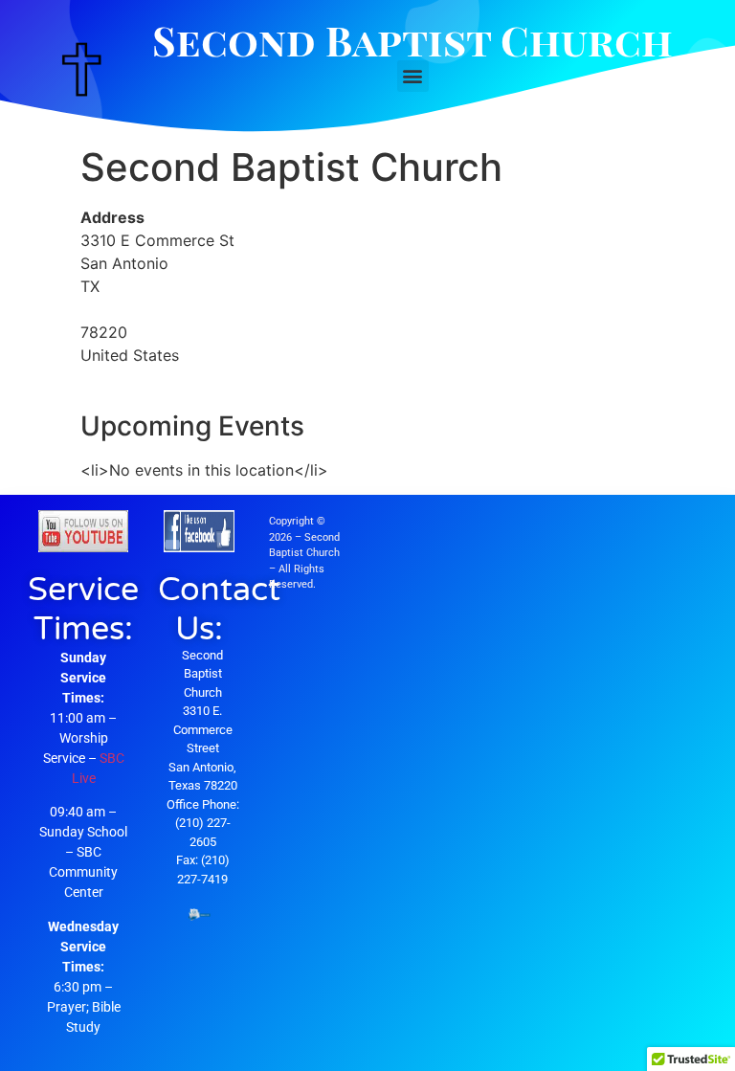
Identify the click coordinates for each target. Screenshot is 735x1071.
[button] (413, 76)
